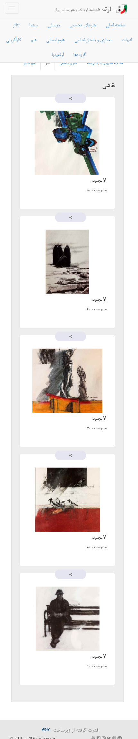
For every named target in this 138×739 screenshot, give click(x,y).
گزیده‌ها (79, 55)
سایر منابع (30, 63)
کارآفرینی (13, 40)
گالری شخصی (68, 63)
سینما (33, 25)
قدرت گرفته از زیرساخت (75, 730)
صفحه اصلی (115, 25)
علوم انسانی (55, 40)
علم (34, 40)
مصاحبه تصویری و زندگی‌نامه (105, 63)
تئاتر (16, 25)
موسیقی (53, 25)
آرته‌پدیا (58, 55)
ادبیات (127, 40)
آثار (48, 63)
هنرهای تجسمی (82, 25)
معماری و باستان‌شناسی (93, 40)
